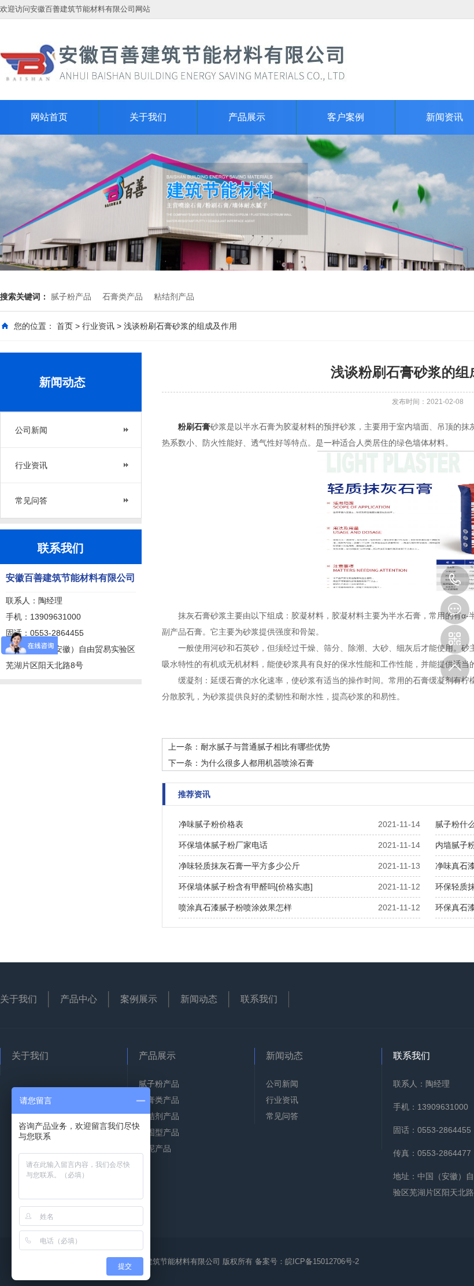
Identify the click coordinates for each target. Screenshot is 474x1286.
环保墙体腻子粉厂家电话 (223, 845)
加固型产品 (159, 1132)
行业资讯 (98, 326)
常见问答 (31, 500)
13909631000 (454, 580)
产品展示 (246, 117)
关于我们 (147, 117)
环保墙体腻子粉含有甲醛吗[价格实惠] (246, 886)
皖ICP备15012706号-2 (322, 1261)
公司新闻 (31, 430)
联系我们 (258, 999)
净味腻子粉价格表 (211, 824)
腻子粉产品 (71, 296)
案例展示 (138, 999)
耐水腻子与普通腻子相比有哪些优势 (265, 746)
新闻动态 (198, 999)
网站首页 (49, 117)
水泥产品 (155, 1148)
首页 (65, 326)
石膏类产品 (122, 296)
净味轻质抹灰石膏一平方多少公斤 (239, 865)
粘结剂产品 (174, 296)
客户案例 (345, 117)
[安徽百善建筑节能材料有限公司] (173, 62)
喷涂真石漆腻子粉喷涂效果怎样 (235, 907)
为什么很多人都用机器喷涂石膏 (257, 763)
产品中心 (78, 999)
